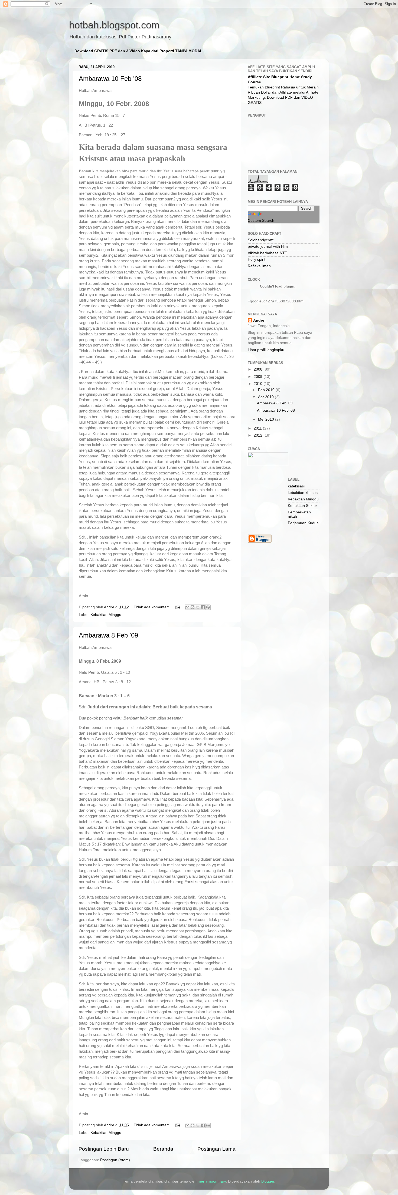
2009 (258, 377)
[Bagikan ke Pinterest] (208, 607)
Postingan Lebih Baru (104, 1149)
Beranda (163, 1149)
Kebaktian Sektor (302, 506)
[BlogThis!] (192, 607)
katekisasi (296, 486)
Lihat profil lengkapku (266, 350)
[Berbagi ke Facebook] (202, 607)
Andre (258, 320)
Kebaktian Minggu (105, 615)
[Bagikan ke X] (197, 607)
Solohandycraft (260, 240)
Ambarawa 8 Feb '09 (108, 635)
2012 (258, 435)
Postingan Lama (216, 1149)
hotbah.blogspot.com (114, 25)
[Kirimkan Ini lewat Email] (187, 607)
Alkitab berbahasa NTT (267, 253)
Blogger (267, 1181)
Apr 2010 (266, 397)
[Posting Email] (177, 607)
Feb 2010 (267, 390)
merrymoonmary (212, 1181)
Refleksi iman (259, 266)
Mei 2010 (266, 419)
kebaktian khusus (303, 493)
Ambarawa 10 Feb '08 (110, 78)
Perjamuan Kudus (303, 523)
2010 (258, 384)
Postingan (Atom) (115, 1160)
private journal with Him (268, 247)
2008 (258, 369)
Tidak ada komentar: (152, 607)
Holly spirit (256, 260)
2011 (258, 428)
